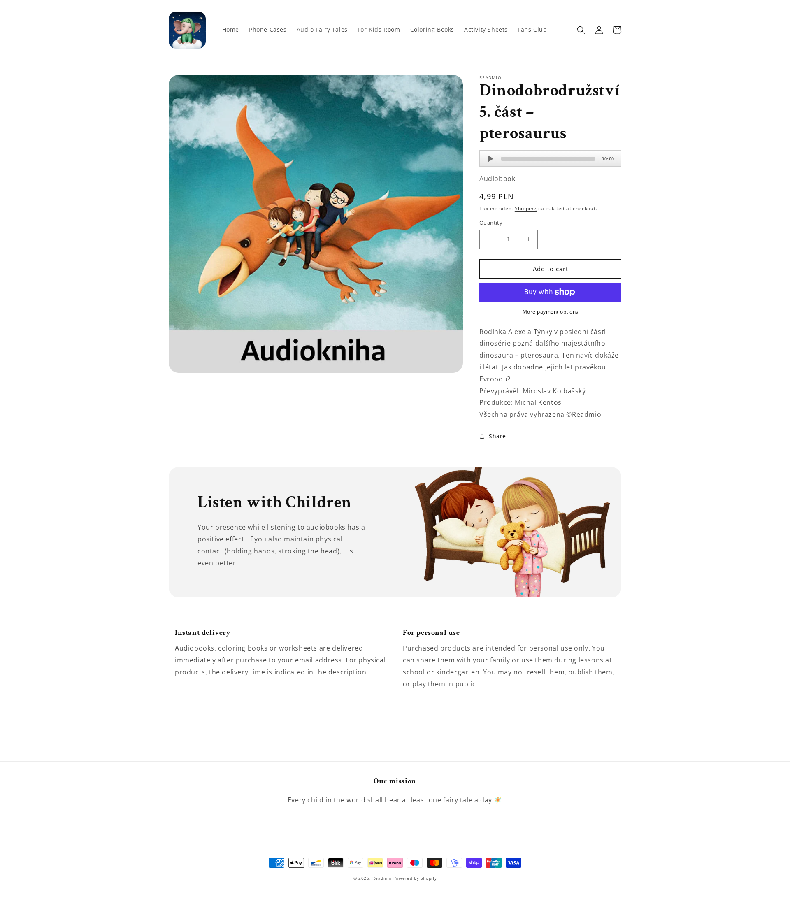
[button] (581, 30)
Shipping (526, 208)
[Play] (490, 159)
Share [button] (497, 436)
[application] (550, 158)
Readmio (382, 878)
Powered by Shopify (415, 878)
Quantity (490, 222)
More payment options (551, 311)
